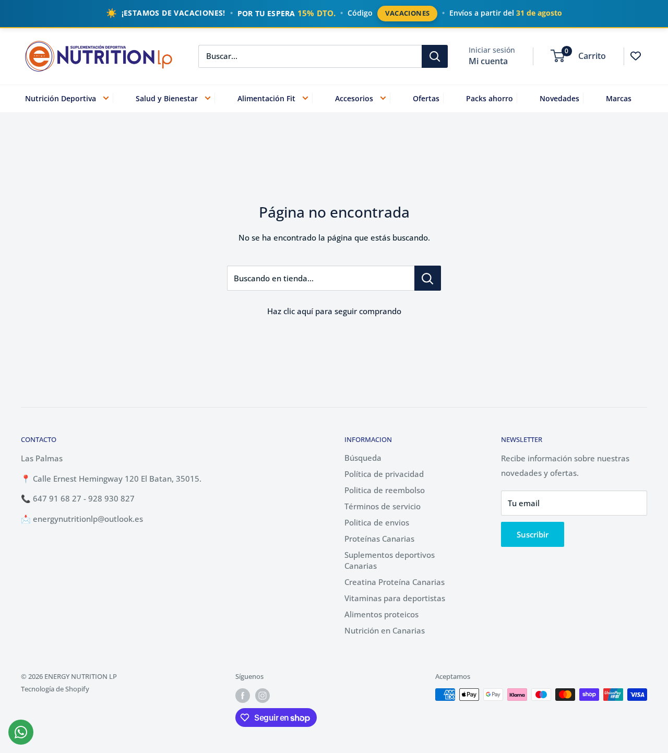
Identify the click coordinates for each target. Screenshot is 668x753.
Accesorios (354, 98)
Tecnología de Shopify (55, 689)
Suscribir (532, 534)
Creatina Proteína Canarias (394, 582)
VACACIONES (407, 13)
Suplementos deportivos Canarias (389, 560)
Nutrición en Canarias (384, 630)
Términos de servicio (382, 506)
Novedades (559, 98)
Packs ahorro (489, 98)
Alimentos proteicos (381, 614)
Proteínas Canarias (379, 538)
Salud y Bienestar (167, 98)
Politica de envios (376, 522)
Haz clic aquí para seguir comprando (334, 311)
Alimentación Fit (266, 98)
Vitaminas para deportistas (394, 598)
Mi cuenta (488, 60)
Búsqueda (362, 457)
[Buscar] (435, 55)
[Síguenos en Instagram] (262, 695)
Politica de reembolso (384, 490)
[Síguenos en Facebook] (242, 695)
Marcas (618, 98)
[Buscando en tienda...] (427, 278)
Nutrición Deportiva (60, 98)
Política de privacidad (384, 474)
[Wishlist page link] (635, 56)
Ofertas (426, 98)
